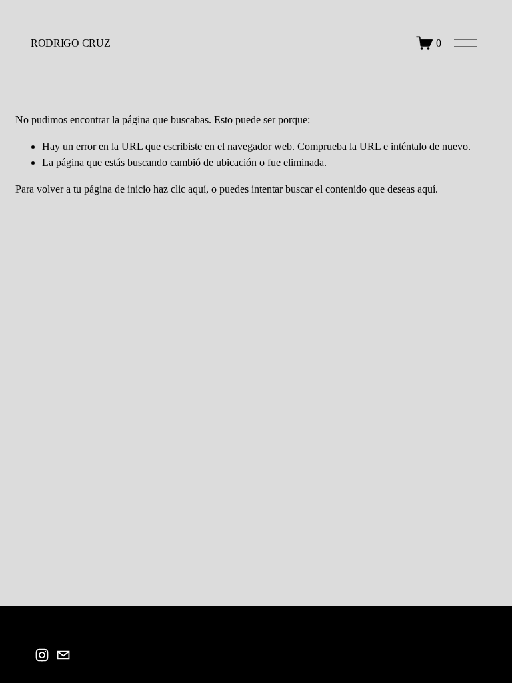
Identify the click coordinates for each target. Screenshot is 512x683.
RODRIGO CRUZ (70, 43)
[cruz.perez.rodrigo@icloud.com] (63, 655)
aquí (426, 189)
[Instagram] (42, 655)
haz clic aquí (179, 189)
